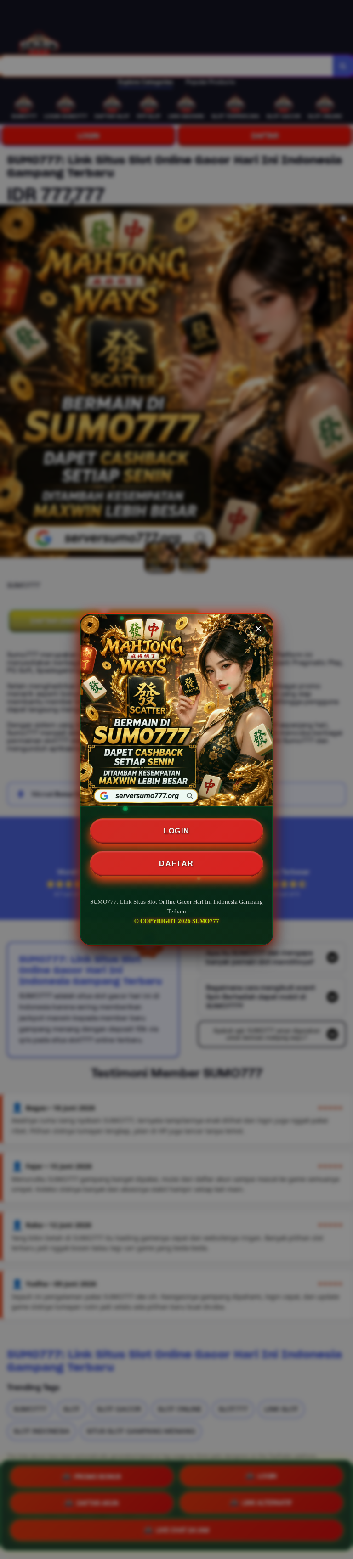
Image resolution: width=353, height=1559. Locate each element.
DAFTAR (176, 863)
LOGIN (177, 831)
